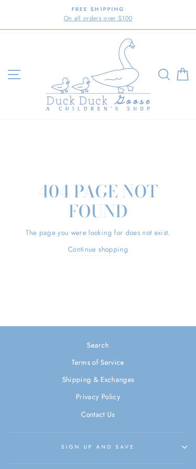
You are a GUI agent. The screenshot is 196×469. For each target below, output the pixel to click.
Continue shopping (98, 249)
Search (98, 345)
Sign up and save (98, 447)
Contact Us (97, 414)
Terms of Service (98, 362)
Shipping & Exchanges (98, 379)
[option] (98, 14)
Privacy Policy (98, 396)
